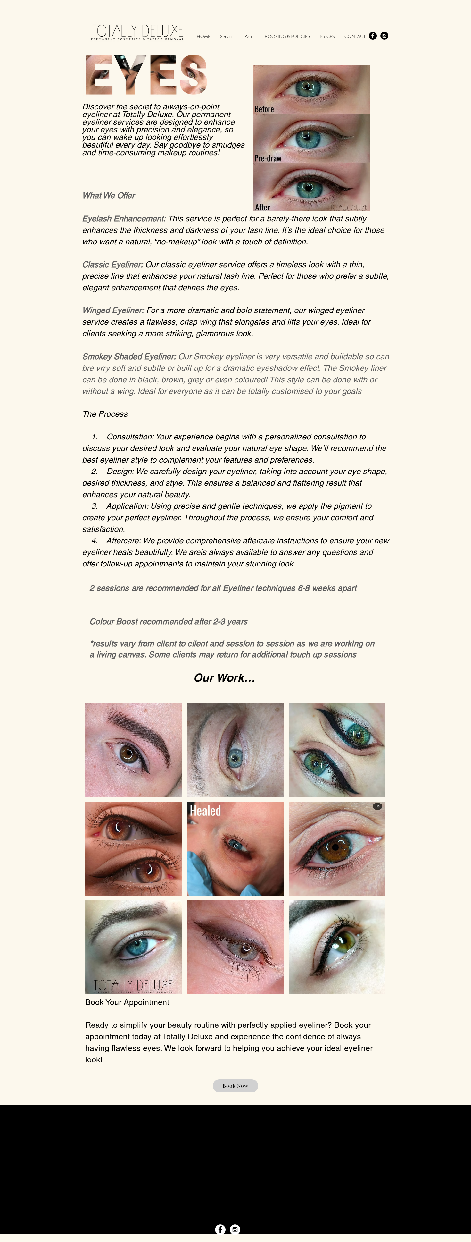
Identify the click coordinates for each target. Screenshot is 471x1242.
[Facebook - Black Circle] (373, 36)
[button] (133, 750)
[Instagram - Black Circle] (384, 36)
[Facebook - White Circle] (220, 1229)
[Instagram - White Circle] (235, 1229)
